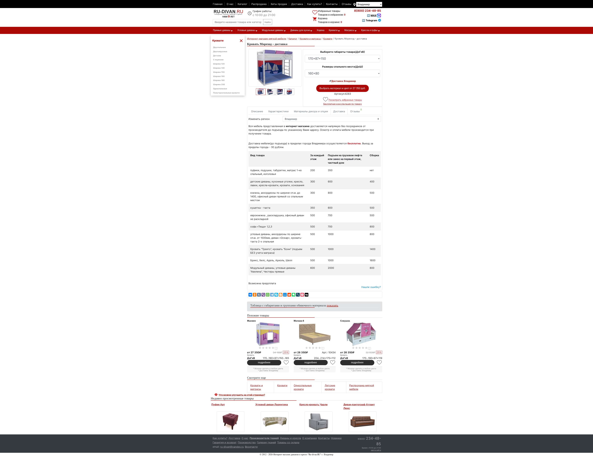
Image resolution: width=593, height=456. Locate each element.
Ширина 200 (219, 84)
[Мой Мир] (285, 295)
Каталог (242, 4)
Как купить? (314, 4)
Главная (218, 4)
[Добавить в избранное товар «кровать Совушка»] (379, 362)
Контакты (332, 4)
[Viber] (263, 295)
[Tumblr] (259, 295)
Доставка (297, 4)
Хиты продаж (279, 4)
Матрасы (349, 30)
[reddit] (289, 295)
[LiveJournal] (298, 295)
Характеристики (278, 111)
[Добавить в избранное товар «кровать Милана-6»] (333, 362)
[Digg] (306, 295)
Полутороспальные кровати (226, 93)
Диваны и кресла (290, 438)
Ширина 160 (219, 76)
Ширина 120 (219, 64)
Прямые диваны (221, 30)
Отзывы (346, 4)
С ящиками (218, 59)
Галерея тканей (266, 442)
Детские (217, 55)
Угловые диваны (246, 30)
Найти (268, 22)
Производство (247, 442)
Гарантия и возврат (225, 442)
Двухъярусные (220, 51)
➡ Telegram (369, 20)
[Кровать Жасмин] (268, 334)
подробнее (264, 362)
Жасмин (251, 321)
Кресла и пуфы (369, 30)
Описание (257, 111)
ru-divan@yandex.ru (232, 446)
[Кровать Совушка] (361, 334)
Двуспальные (219, 47)
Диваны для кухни (300, 30)
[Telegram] (272, 295)
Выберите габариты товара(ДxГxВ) (342, 51)
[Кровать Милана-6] (315, 334)
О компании (309, 438)
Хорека (320, 30)
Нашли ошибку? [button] (371, 287)
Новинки (336, 438)
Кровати (333, 30)
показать (332, 305)
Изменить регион (259, 118)
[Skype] (276, 295)
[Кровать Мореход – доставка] (275, 68)
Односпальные (220, 88)
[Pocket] (302, 295)
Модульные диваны (272, 30)
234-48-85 (367, 10)
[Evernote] (293, 295)
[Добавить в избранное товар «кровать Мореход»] (325, 99)
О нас (230, 4)
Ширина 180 (219, 80)
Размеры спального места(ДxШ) (342, 66)
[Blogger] (280, 295)
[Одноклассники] (255, 295)
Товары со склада (288, 442)
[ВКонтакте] (250, 295)
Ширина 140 (219, 68)
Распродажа (259, 4)
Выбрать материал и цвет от (343, 88)
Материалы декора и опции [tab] (311, 111)
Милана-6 (299, 321)
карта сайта (376, 450)
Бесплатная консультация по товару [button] (342, 104)
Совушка (345, 321)
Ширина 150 (219, 72)
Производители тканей (264, 438)
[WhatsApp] (267, 295)
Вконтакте (251, 446)
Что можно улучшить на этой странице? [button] (242, 394)
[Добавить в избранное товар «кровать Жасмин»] (286, 362)
